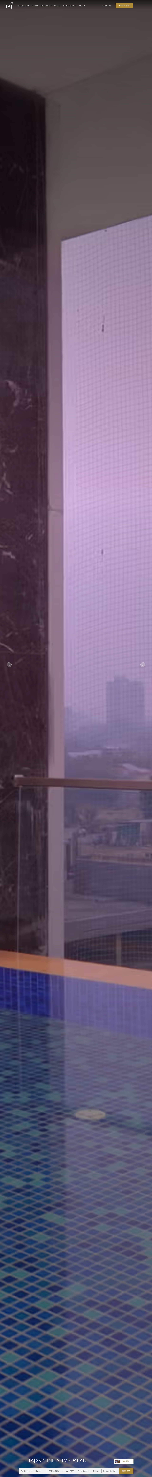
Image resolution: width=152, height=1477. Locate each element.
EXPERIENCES (46, 6)
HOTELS (35, 6)
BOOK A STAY (124, 5)
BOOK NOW (126, 1471)
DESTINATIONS (23, 6)
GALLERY (126, 1461)
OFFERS (57, 6)
